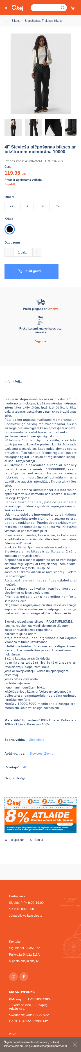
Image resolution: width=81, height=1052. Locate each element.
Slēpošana (36, 739)
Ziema (48, 753)
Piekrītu (75, 1044)
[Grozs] (73, 6)
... (5, 20)
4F (25, 767)
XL (42, 206)
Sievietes (36, 753)
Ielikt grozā (33, 271)
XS (11, 206)
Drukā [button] (39, 840)
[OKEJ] (17, 8)
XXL (58, 206)
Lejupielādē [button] (17, 840)
